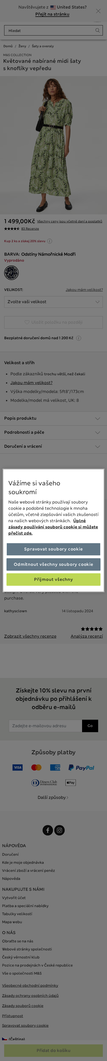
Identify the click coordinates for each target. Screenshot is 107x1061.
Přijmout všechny (53, 579)
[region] (53, 530)
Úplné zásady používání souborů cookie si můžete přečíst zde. (53, 527)
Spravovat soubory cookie (53, 549)
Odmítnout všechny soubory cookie (53, 564)
